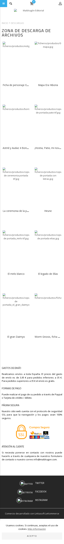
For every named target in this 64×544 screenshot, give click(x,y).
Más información (37, 529)
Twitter (39, 483)
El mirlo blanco (16, 273)
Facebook (40, 491)
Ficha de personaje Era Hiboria (20, 85)
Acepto (32, 536)
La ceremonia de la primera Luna (22, 211)
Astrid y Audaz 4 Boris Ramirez (20, 148)
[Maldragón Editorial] (32, 13)
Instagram (41, 500)
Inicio (5, 23)
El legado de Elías (48, 273)
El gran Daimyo (16, 336)
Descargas (17, 23)
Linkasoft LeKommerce (47, 513)
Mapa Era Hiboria (48, 85)
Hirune (48, 211)
